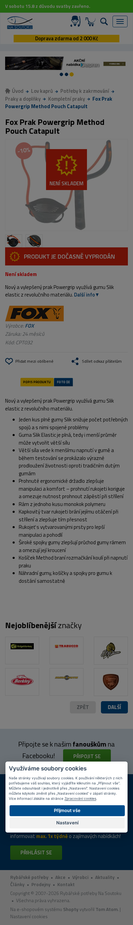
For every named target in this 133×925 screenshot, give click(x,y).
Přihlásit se (36, 852)
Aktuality (105, 877)
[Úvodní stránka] (19, 22)
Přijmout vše (67, 810)
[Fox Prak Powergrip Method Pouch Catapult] (66, 185)
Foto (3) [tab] (63, 381)
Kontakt (66, 884)
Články (17, 884)
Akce (60, 877)
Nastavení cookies (29, 916)
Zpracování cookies (80, 798)
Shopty (70, 909)
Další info (84, 295)
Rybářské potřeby (29, 877)
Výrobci (80, 877)
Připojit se (87, 756)
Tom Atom (106, 909)
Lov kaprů (42, 91)
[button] (114, 707)
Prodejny (40, 884)
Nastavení (67, 822)
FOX (29, 326)
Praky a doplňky (23, 99)
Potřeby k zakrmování (84, 91)
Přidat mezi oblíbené (34, 361)
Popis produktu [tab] (36, 381)
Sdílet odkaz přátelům (102, 361)
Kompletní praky (66, 99)
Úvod (18, 91)
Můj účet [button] (76, 21)
